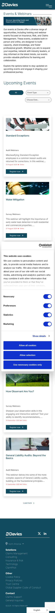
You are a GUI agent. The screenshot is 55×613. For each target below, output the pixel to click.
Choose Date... (33, 100)
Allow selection (27, 355)
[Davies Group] (15, 534)
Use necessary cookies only (27, 364)
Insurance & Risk (14, 560)
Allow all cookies (27, 345)
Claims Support (14, 596)
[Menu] (49, 6)
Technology (12, 563)
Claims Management (17, 553)
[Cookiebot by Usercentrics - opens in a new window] (39, 246)
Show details (39, 336)
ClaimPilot (11, 567)
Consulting (11, 556)
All (16, 92)
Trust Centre (12, 583)
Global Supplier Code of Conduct (23, 587)
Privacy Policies (14, 580)
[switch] (47, 305)
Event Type (32, 92)
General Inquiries (14, 600)
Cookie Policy (13, 576)
